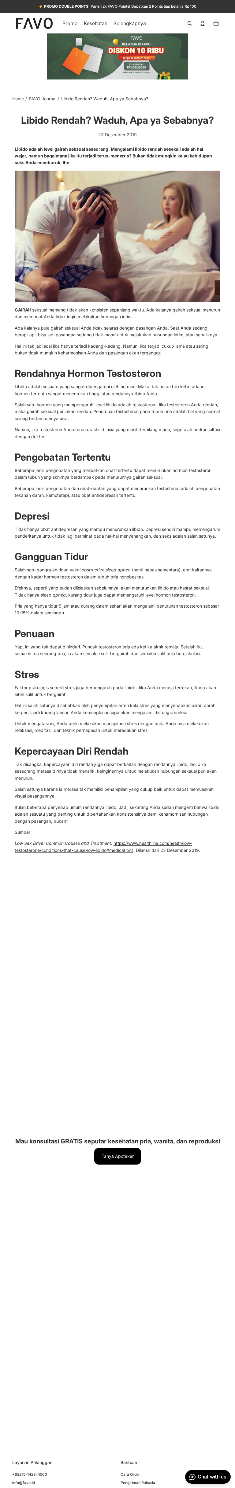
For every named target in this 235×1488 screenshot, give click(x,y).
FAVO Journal (42, 98)
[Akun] (202, 23)
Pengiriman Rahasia (138, 1482)
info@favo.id (23, 1482)
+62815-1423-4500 (29, 1474)
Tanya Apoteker (118, 1156)
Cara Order (130, 1474)
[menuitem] (129, 23)
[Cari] (189, 23)
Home (18, 98)
